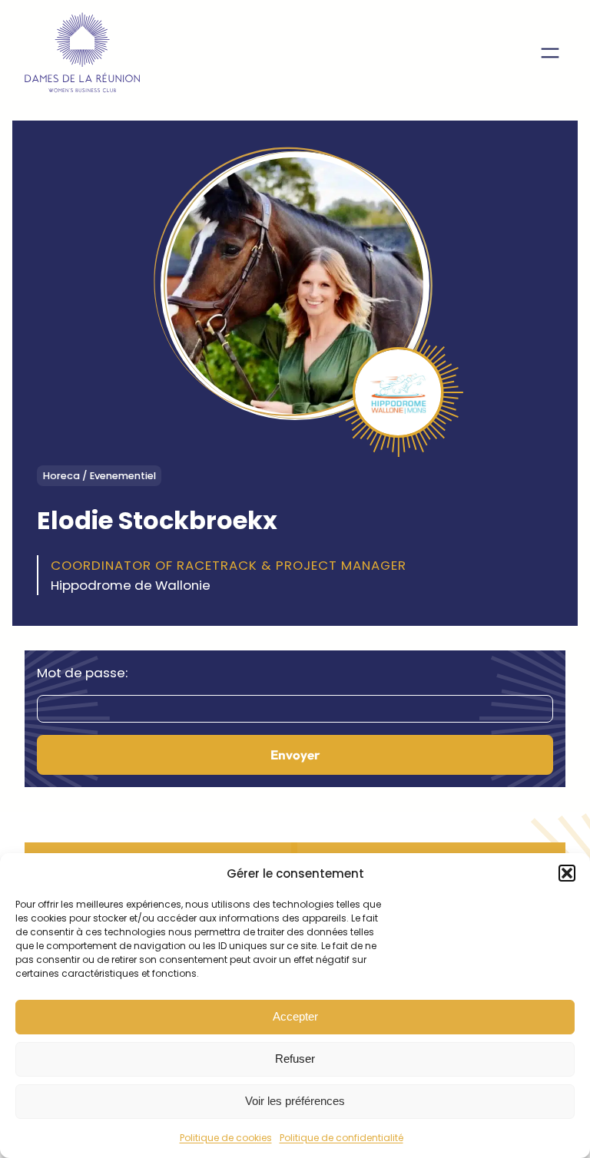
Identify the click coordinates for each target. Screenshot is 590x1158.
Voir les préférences (295, 1100)
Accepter (295, 1016)
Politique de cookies (226, 1137)
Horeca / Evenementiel (99, 475)
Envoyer (295, 754)
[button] (567, 873)
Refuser (295, 1058)
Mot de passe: (82, 672)
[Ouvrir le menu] (550, 53)
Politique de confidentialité (341, 1137)
